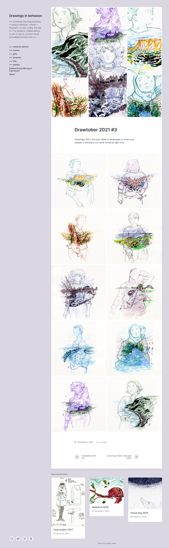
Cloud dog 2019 (139, 513)
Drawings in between (25, 16)
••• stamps (14, 65)
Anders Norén (111, 543)
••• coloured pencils (18, 47)
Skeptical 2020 (100, 507)
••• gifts (13, 54)
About (12, 74)
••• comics (14, 50)
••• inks (13, 61)
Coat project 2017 (63, 529)
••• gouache (15, 57)
